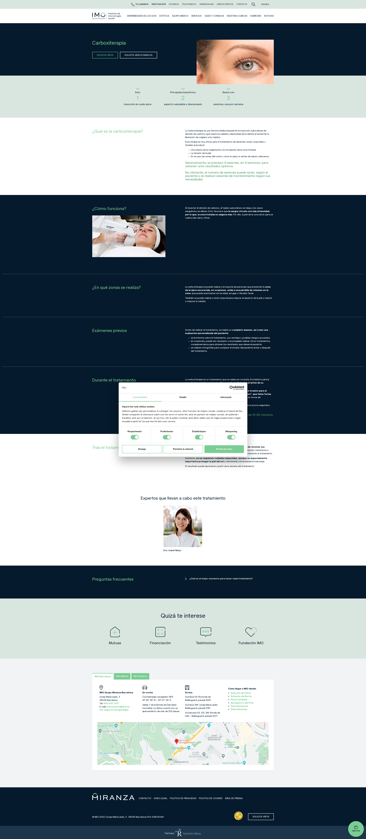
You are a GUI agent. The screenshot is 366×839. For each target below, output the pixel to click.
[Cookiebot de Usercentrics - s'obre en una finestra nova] (231, 388)
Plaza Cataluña (239, 699)
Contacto (145, 798)
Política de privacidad (183, 798)
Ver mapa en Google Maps (114, 710)
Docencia (174, 4)
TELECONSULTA (189, 4)
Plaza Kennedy (239, 709)
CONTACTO (241, 4)
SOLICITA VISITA (105, 55)
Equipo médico (180, 16)
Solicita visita (261, 817)
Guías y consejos (214, 16)
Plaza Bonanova (239, 706)
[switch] (167, 437)
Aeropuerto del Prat (242, 703)
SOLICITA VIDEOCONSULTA (139, 55)
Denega (142, 449)
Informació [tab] (225, 397)
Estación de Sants (241, 693)
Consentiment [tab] (140, 397)
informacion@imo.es (118, 707)
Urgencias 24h (206, 4)
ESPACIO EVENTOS (225, 4)
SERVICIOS (196, 16)
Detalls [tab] (183, 397)
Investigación (159, 4)
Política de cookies (210, 798)
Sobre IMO (255, 16)
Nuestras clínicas (237, 16)
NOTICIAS (269, 16)
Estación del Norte (241, 696)
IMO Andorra (140, 676)
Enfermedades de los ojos (142, 16)
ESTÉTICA (164, 16)
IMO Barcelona (103, 676)
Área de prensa (234, 798)
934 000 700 (111, 703)
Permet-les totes (224, 449)
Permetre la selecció (183, 449)
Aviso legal (161, 798)
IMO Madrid (122, 676)
